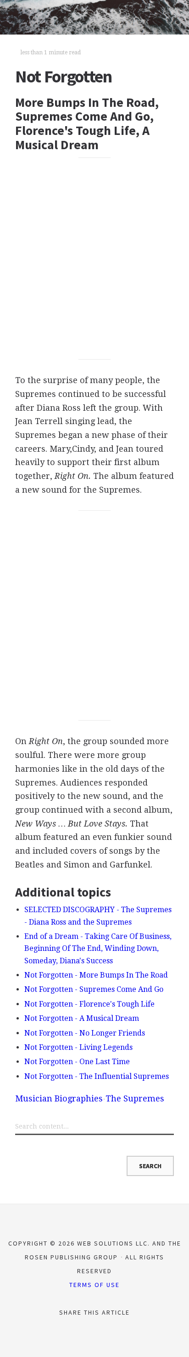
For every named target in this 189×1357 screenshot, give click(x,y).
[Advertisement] (94, 259)
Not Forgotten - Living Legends (78, 1047)
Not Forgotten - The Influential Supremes (96, 1076)
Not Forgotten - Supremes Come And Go (93, 989)
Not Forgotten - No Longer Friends (84, 1033)
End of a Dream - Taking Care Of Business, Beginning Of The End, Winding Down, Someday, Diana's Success (98, 948)
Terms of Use (94, 1285)
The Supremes (135, 1098)
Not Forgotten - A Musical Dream (81, 1018)
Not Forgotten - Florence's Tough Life (89, 1004)
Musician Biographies (59, 1098)
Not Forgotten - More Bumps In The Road (96, 975)
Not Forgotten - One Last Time (77, 1061)
